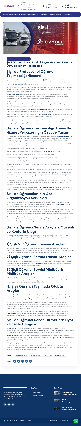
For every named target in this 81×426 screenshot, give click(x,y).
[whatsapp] (22, 361)
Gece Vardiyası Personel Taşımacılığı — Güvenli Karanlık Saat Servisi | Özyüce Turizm (69, 409)
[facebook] (14, 361)
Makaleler (65, 420)
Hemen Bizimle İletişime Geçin (17, 59)
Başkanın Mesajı (38, 395)
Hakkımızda (36, 392)
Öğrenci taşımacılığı (36, 355)
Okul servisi (48, 355)
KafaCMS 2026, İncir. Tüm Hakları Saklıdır (18, 420)
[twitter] (18, 361)
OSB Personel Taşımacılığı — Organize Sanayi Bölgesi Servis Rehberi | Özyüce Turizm (69, 401)
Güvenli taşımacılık (60, 355)
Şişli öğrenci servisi (21, 355)
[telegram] (26, 361)
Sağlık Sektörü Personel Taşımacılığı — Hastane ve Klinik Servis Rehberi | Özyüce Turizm (69, 393)
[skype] (30, 361)
